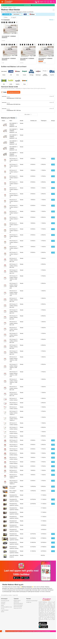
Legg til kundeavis (4, 610)
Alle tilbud (5, 7)
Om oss (2, 608)
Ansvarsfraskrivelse (28, 631)
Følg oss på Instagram (18, 605)
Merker (2, 605)
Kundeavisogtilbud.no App (6, 606)
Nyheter (2, 611)
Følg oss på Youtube (18, 606)
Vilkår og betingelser (37, 631)
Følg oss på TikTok (18, 608)
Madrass (10, 7)
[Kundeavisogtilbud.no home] (8, 1)
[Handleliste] (51, 2)
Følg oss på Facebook (18, 603)
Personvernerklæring (46, 631)
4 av (5, 19)
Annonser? (3, 602)
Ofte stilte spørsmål (5, 600)
